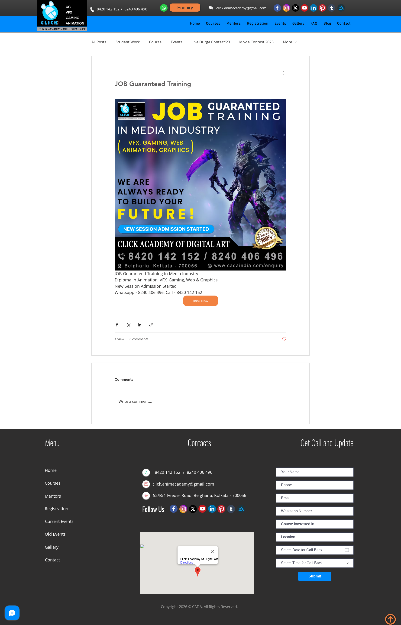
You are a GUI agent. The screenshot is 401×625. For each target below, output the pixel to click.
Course (155, 42)
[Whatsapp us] (164, 8)
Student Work (128, 42)
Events (176, 42)
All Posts (98, 42)
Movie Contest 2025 (256, 42)
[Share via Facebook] (117, 324)
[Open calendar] (347, 550)
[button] (213, 24)
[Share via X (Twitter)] (128, 324)
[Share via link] (151, 324)
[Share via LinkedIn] (139, 324)
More (287, 42)
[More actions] (283, 73)
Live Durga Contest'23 (211, 42)
